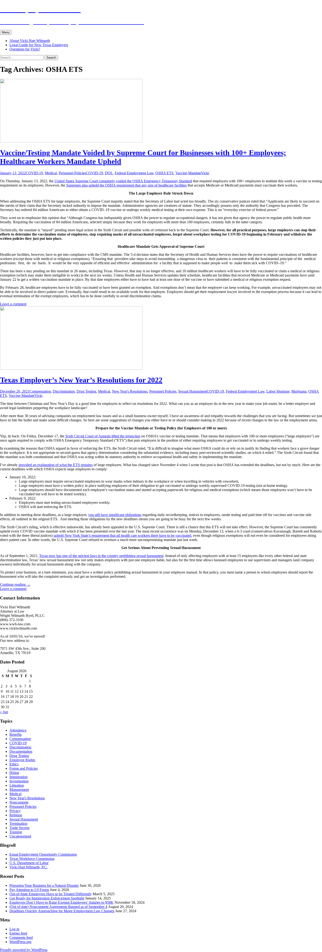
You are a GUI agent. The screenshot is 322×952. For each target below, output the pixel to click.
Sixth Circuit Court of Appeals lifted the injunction (102, 436)
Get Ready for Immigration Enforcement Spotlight (46, 898)
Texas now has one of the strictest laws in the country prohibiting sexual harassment (101, 556)
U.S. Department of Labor (29, 863)
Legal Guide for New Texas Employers (38, 45)
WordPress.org (20, 942)
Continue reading (15, 584)
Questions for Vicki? (24, 49)
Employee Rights (22, 760)
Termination (18, 824)
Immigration (18, 777)
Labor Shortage (277, 391)
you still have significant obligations (114, 515)
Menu (5, 32)
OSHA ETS (164, 173)
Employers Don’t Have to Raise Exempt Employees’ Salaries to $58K (61, 902)
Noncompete (19, 802)
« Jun (4, 712)
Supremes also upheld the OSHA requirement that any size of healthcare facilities (126, 185)
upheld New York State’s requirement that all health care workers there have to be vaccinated (122, 535)
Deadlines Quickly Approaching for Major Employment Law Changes (61, 911)
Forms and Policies (23, 768)
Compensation (40, 391)
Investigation (19, 781)
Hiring (14, 773)
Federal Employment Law (134, 173)
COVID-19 (34, 173)
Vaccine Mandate (188, 173)
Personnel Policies (72, 173)
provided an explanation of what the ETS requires (56, 465)
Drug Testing (86, 391)
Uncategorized (20, 836)
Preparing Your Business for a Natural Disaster (44, 885)
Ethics (14, 764)
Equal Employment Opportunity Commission (43, 854)
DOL (109, 173)
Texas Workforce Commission (31, 859)
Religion (15, 815)
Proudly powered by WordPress (23, 950)
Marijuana (298, 391)
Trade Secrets (19, 828)
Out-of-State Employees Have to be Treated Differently (50, 894)
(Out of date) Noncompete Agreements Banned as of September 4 (58, 907)
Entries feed (18, 933)
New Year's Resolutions (129, 391)
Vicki (205, 173)
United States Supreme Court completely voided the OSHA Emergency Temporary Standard (123, 181)
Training (15, 832)
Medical (51, 173)
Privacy (15, 811)
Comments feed (21, 938)
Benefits (15, 734)
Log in (14, 929)
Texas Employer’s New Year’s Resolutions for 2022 (81, 380)
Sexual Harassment (192, 391)
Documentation (20, 751)
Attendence (17, 730)
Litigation (16, 785)
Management (19, 790)
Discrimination (64, 391)
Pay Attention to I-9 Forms (29, 890)
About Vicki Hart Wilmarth (29, 41)
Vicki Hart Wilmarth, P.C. (28, 867)
